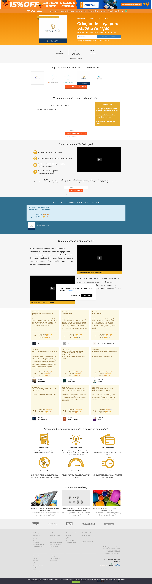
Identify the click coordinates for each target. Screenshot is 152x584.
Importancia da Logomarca (56, 542)
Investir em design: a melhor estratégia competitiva (105, 116)
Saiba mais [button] (70, 290)
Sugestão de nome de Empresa (38, 566)
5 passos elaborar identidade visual (105, 122)
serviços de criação (93, 41)
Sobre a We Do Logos (38, 546)
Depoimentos (36, 542)
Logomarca (35, 560)
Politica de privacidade (38, 544)
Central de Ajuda (86, 535)
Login (117, 11)
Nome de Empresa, (92, 40)
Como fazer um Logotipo (55, 544)
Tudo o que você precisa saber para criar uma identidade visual (107, 110)
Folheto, (83, 41)
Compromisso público (38, 541)
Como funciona (36, 539)
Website (35, 569)
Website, (79, 41)
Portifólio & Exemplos (55, 537)
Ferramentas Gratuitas (71, 542)
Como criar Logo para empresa (54, 547)
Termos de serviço (54, 541)
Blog (51, 549)
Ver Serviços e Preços (55, 535)
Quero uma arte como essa (109, 37)
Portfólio (110, 11)
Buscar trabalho (53, 560)
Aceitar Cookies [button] (87, 295)
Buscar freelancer (54, 539)
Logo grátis (68, 537)
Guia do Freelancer (54, 562)
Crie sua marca (76, 190)
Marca (34, 564)
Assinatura (103, 11)
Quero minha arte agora (76, 87)
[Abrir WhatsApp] (4, 580)
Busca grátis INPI (70, 541)
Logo (51, 11)
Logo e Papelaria (60, 11)
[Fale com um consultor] (127, 10)
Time (34, 537)
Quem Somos (36, 535)
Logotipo (35, 558)
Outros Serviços (93, 11)
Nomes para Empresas (74, 11)
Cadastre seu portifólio (55, 558)
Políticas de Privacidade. (82, 136)
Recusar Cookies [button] (75, 295)
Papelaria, (107, 40)
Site (85, 11)
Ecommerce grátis (70, 539)
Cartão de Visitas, (101, 40)
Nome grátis (68, 535)
